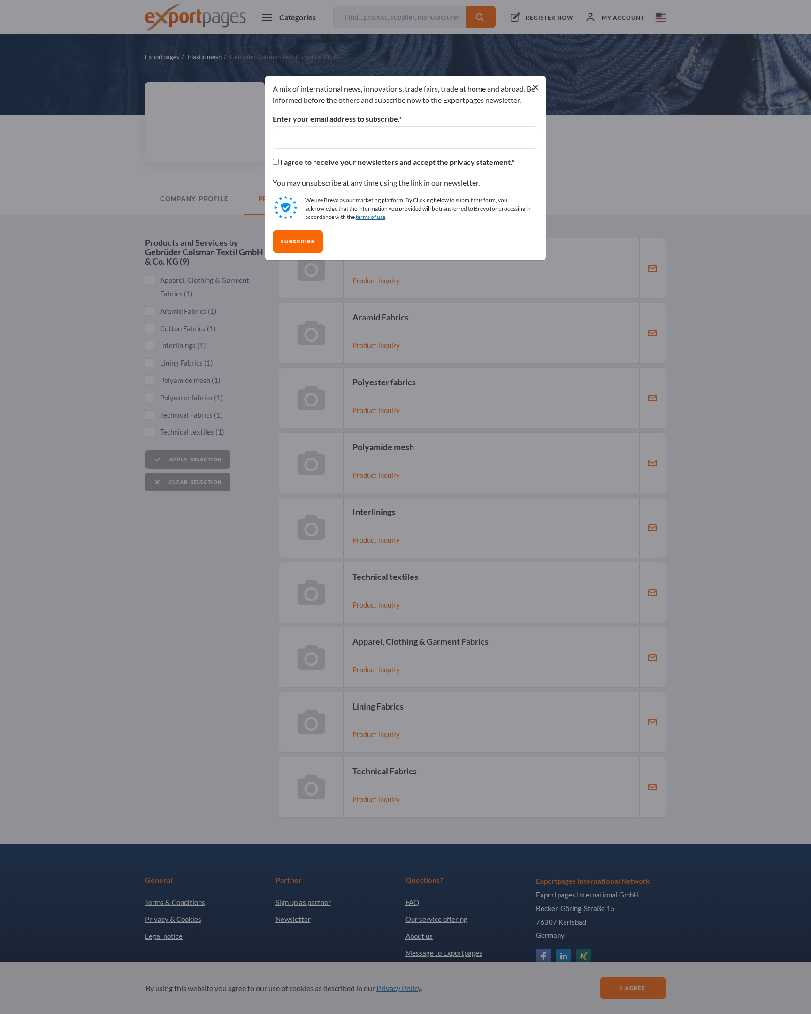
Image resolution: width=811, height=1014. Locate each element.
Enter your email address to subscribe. (336, 119)
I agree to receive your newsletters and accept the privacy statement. (395, 162)
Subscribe (298, 241)
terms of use (370, 216)
